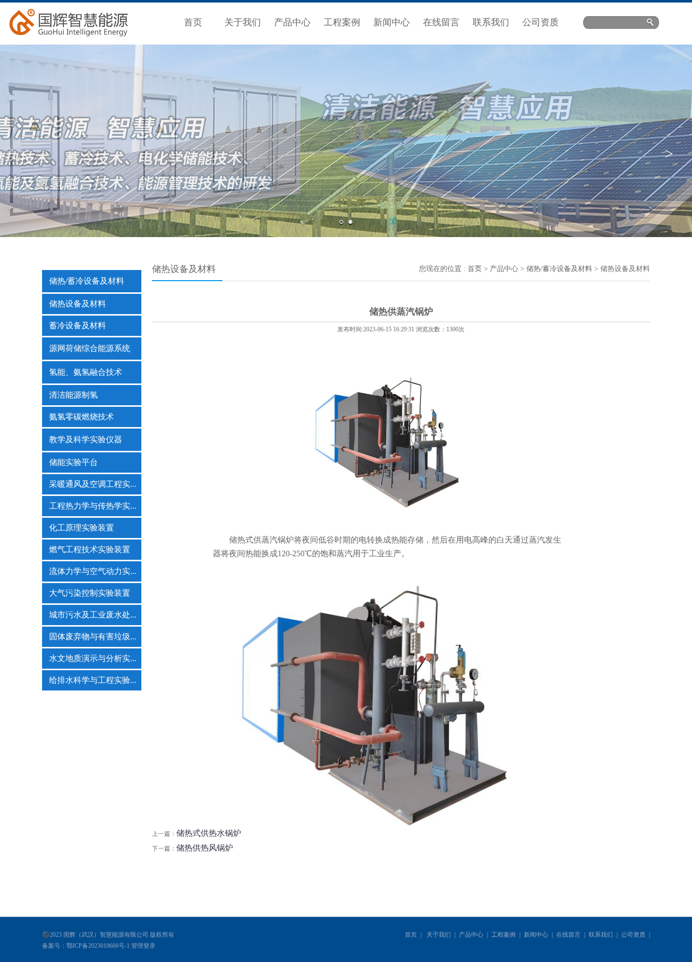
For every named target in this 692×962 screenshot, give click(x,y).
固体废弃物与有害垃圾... (92, 636)
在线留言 (441, 22)
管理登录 (143, 945)
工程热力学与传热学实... (92, 506)
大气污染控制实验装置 (89, 593)
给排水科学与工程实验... (92, 680)
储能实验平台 (73, 462)
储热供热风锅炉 (204, 847)
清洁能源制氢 (73, 395)
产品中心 (292, 22)
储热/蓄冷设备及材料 (86, 281)
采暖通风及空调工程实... (92, 484)
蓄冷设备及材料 (77, 325)
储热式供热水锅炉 (208, 833)
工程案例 (342, 22)
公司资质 (540, 22)
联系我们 (491, 22)
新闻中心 (391, 22)
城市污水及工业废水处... (92, 614)
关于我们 (242, 22)
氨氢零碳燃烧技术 (81, 416)
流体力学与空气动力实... (92, 571)
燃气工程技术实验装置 (89, 549)
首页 (193, 22)
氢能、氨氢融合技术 (85, 372)
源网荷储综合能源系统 (89, 348)
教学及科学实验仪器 (85, 439)
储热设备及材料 (77, 303)
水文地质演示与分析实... (92, 658)
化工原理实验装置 (81, 527)
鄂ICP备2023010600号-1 (98, 945)
